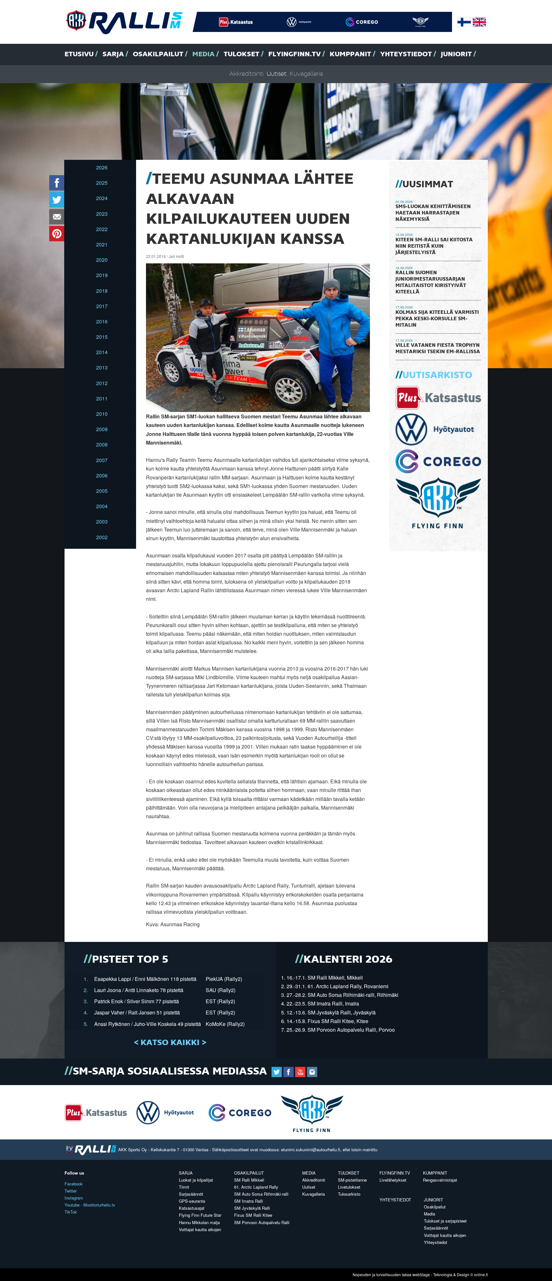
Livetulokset (349, 1187)
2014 (102, 352)
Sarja (113, 54)
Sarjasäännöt (191, 1194)
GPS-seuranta (192, 1201)
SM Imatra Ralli (248, 1201)
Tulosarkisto (349, 1194)
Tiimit (184, 1187)
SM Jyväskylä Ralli (252, 1208)
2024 (102, 198)
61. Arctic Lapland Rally (256, 1187)
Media (203, 54)
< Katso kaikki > (170, 1043)
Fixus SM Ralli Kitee (253, 1215)
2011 (102, 398)
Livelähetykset (392, 1180)
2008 (102, 444)
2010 (102, 413)
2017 (102, 306)
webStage (421, 1274)
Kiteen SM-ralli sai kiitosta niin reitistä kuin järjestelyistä (434, 246)
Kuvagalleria (306, 74)
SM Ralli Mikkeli (249, 1180)
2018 (102, 290)
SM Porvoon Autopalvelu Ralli (261, 1222)
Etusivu (79, 54)
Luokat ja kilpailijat (196, 1180)
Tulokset (241, 54)
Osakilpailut (158, 54)
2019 (102, 275)
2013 (102, 367)
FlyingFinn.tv (294, 54)
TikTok (71, 1212)
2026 (102, 167)
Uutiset (277, 74)
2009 (102, 429)
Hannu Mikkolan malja (199, 1222)
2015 (102, 336)
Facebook (74, 1184)
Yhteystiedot (406, 54)
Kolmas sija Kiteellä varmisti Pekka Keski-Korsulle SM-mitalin (437, 319)
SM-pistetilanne (352, 1180)
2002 (102, 537)
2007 (102, 460)
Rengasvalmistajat (440, 1180)
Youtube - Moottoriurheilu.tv (90, 1205)
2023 (102, 213)
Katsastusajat (191, 1208)
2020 (102, 259)
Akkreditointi (246, 74)
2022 (102, 229)
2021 (102, 244)
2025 (102, 182)
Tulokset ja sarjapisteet (445, 1221)
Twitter (71, 1191)
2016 (102, 321)
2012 (102, 383)
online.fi (481, 1274)
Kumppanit (350, 54)
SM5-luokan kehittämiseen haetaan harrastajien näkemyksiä (433, 213)
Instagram (74, 1198)
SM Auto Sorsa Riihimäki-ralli (261, 1194)
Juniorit (456, 54)
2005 (102, 490)
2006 (102, 475)
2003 (102, 521)
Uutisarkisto (437, 375)
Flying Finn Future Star (200, 1215)
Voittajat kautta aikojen (200, 1229)
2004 (102, 506)
